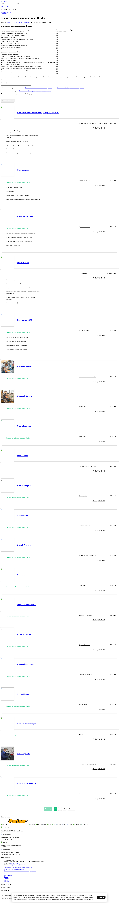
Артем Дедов (22, 515)
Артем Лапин (23, 694)
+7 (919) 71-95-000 (99, 128)
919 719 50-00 (14, 863)
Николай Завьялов (25, 664)
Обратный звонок (6, 12)
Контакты (4, 13)
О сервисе (7, 874)
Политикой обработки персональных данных (38, 88)
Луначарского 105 (24, 170)
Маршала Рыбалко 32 (26, 605)
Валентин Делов (24, 634)
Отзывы (6, 878)
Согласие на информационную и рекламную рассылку (35, 91)
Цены (6, 877)
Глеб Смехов (22, 456)
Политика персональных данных (14, 869)
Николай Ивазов (24, 366)
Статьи (6, 880)
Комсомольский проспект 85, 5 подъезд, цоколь (38, 113)
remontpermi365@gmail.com (17, 864)
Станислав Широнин (26, 783)
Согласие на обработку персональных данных (70, 88)
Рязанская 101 (23, 575)
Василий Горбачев (25, 485)
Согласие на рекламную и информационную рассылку (20, 871)
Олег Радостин (23, 753)
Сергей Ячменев (24, 545)
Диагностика (8, 875)
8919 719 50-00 (5, 6)
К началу (48, 809)
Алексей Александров (26, 724)
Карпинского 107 (24, 320)
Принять (101, 897)
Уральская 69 (23, 263)
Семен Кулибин (24, 426)
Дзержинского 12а (25, 216)
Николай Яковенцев (26, 396)
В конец (71, 809)
